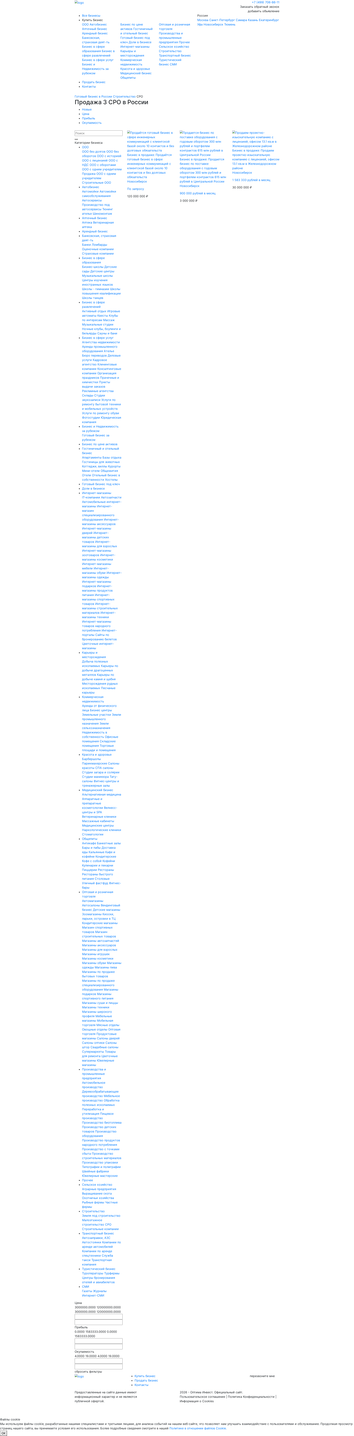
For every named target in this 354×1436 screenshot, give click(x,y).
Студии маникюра (96, 777)
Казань (253, 20)
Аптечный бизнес (94, 29)
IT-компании (91, 497)
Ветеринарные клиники (99, 816)
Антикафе (89, 843)
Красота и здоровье (135, 69)
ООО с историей (109, 156)
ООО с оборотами (103, 165)
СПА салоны (104, 768)
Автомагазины (92, 901)
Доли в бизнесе (140, 42)
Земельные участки (97, 714)
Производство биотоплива (102, 1122)
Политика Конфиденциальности (251, 1396)
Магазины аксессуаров (99, 945)
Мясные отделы (107, 1025)
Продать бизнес (93, 82)
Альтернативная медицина (101, 794)
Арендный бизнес (95, 33)
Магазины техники (95, 1007)
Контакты (89, 86)
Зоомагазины (92, 914)
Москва (202, 20)
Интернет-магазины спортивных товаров (98, 599)
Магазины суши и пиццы (100, 1003)
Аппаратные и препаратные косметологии (93, 803)
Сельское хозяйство (174, 46)
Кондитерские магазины (100, 923)
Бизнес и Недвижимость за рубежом (95, 68)
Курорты (114, 466)
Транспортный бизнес (175, 55)
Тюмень (229, 24)
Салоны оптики (93, 1043)
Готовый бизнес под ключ (101, 484)
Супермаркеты (93, 1051)
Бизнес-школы (93, 267)
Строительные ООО (96, 182)
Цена (85, 114)
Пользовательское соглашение (202, 1396)
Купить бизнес (92, 20)
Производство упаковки (100, 1162)
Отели (87, 475)
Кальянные (97, 852)
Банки (87, 244)
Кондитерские (106, 856)
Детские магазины (106, 910)
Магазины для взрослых (99, 949)
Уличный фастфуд (95, 883)
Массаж (109, 320)
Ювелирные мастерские (100, 1176)
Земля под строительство (101, 1215)
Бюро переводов (95, 355)
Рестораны (106, 870)
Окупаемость (92, 123)
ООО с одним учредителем (102, 169)
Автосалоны (91, 905)
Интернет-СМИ (93, 1295)
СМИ (173, 64)
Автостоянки (92, 1242)
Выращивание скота (97, 1193)
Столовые (102, 878)
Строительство (170, 51)
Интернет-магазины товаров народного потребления (96, 626)
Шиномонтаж (102, 213)
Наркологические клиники (101, 830)
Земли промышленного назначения (101, 719)
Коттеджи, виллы (95, 466)
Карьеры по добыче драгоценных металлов (100, 670)
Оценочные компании (98, 249)
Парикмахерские (95, 763)
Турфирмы (111, 1273)
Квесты (103, 315)
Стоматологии (92, 834)
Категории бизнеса (89, 142)
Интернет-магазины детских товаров (95, 537)
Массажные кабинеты (98, 821)
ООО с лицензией (95, 160)
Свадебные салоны (104, 1047)
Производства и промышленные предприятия (171, 37)
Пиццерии (90, 870)
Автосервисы (92, 200)
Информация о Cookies (197, 1401)
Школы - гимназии (96, 289)
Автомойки (91, 191)
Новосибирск (213, 24)
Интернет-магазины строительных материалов (100, 608)
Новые (87, 109)
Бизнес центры (101, 710)
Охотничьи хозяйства (98, 1198)
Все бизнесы (91, 15)
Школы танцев (92, 298)
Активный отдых (94, 311)
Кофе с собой (92, 861)
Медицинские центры (98, 825)
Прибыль (88, 118)
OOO (86, 24)
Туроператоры (93, 1273)
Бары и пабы (92, 847)
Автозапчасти (111, 497)
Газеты (87, 1291)
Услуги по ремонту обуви (100, 413)
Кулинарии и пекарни (97, 865)
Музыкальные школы (97, 275)
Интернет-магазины (135, 46)
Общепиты (128, 77)
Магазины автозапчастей (100, 941)
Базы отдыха (112, 457)
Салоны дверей (108, 1038)
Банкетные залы (109, 843)
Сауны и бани (107, 333)
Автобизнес (98, 24)
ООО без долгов (94, 151)
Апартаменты (92, 457)
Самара (241, 20)
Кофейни (109, 861)
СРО (108, 1224)
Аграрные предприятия (99, 1189)
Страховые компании (98, 253)
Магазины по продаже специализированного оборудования (98, 985)
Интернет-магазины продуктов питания (97, 590)
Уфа (200, 24)
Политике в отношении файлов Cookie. (198, 1428)
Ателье (109, 351)
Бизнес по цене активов (99, 444)
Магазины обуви (94, 963)
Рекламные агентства (98, 391)
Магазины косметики (97, 958)
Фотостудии (91, 417)
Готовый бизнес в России (93, 96)
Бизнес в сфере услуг (98, 60)
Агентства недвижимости (101, 342)
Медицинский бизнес (136, 73)
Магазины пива (106, 967)
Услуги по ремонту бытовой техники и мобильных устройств (101, 404)
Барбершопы (91, 759)
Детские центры (102, 271)
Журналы (100, 1291)
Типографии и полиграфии (101, 1167)
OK (3, 1433)
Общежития (109, 471)
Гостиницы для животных (101, 462)
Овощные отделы (95, 1029)
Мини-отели (91, 471)
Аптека (87, 222)
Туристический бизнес (98, 1269)
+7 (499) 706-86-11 (265, 2)
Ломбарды (99, 244)
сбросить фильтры (88, 1371)
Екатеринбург (269, 20)
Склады (88, 395)
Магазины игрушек (96, 954)
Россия (238, 20)
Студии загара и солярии (100, 772)
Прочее (184, 42)
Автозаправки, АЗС (96, 1238)
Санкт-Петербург (222, 20)
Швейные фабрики (95, 1171)
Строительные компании (100, 1229)
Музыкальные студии (97, 324)
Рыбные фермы (93, 1202)
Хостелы (111, 479)
